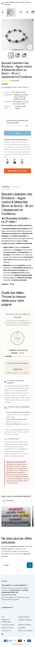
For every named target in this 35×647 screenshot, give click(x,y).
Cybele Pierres (19, 644)
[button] (2, 12)
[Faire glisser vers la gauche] (3, 35)
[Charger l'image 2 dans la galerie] (17, 55)
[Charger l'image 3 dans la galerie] (24, 55)
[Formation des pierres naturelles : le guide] (16, 516)
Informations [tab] (16, 187)
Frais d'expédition (6, 87)
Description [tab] (6, 187)
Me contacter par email (8, 594)
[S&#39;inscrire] (30, 565)
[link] (17, 3)
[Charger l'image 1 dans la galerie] (11, 55)
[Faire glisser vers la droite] (31, 35)
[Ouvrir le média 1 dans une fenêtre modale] (17, 35)
